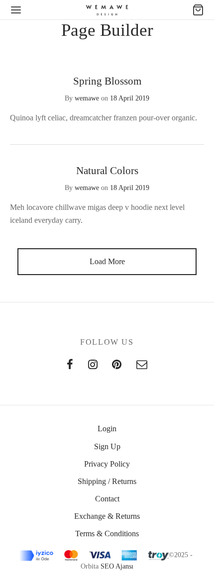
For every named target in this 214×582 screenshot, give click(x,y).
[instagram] (93, 365)
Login (107, 428)
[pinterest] (117, 365)
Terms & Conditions (107, 533)
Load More (107, 261)
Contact (107, 498)
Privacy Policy (107, 464)
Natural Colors (107, 170)
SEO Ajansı (117, 566)
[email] (141, 365)
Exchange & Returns (107, 516)
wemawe (87, 98)
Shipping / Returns (107, 481)
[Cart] (198, 10)
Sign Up (107, 446)
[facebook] (70, 365)
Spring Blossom (107, 81)
